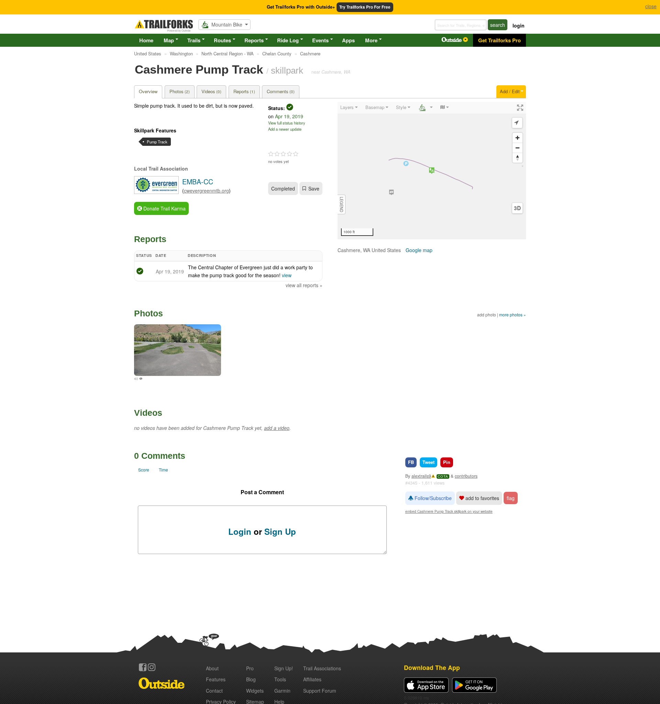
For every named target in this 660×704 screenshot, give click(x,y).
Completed (283, 188)
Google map (419, 250)
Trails (193, 40)
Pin (446, 462)
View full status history (286, 123)
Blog (251, 679)
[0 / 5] (283, 154)
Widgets (255, 690)
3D (517, 208)
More (371, 40)
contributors (466, 476)
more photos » (512, 314)
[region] (432, 170)
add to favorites (481, 498)
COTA (443, 476)
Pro (250, 668)
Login (239, 531)
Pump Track (157, 141)
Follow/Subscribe (432, 498)
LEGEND (341, 204)
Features (216, 679)
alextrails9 (421, 476)
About (212, 668)
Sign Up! (283, 668)
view (287, 275)
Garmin (282, 690)
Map (169, 40)
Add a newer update (284, 129)
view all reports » (304, 285)
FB (411, 462)
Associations (322, 668)
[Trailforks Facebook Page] (142, 667)
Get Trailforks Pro (499, 40)
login (519, 25)
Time (163, 470)
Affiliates (312, 679)
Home (146, 40)
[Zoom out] (517, 148)
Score (143, 470)
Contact (214, 690)
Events (320, 40)
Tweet (428, 462)
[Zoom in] (517, 138)
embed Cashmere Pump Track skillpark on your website (449, 511)
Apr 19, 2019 (289, 116)
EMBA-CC (197, 181)
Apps (348, 40)
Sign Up (280, 531)
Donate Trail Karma (164, 208)
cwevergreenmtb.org (206, 190)
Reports (254, 40)
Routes (222, 40)
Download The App (432, 667)
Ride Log (288, 40)
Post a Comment (262, 492)
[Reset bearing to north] (517, 158)
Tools (280, 679)
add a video (276, 427)
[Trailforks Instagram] (151, 667)
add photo (486, 314)
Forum (319, 690)
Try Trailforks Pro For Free (364, 7)
